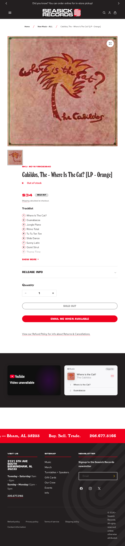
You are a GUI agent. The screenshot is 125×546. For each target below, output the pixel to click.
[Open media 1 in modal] (110, 43)
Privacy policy (32, 521)
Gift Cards (50, 477)
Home (27, 26)
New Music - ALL (45, 26)
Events (48, 487)
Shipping (25, 201)
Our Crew (50, 482)
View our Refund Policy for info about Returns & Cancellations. (56, 334)
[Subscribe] (114, 476)
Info (47, 492)
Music (48, 462)
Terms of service (51, 521)
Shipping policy (72, 521)
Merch (48, 467)
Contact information (16, 527)
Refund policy (13, 521)
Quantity (28, 285)
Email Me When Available (70, 318)
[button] (9, 12)
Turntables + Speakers (57, 472)
